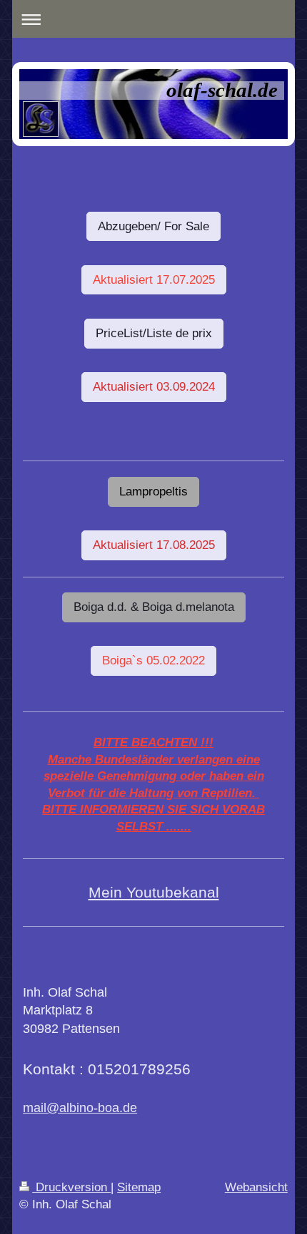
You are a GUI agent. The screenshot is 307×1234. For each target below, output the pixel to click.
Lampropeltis (153, 491)
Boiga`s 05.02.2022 (153, 660)
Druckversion (71, 1187)
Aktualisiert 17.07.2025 (154, 280)
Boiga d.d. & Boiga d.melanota (154, 607)
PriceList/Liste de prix (154, 333)
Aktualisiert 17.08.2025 (154, 545)
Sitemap (139, 1187)
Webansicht (256, 1187)
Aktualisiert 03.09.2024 (154, 387)
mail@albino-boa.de (80, 1108)
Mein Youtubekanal (154, 892)
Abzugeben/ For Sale (153, 226)
